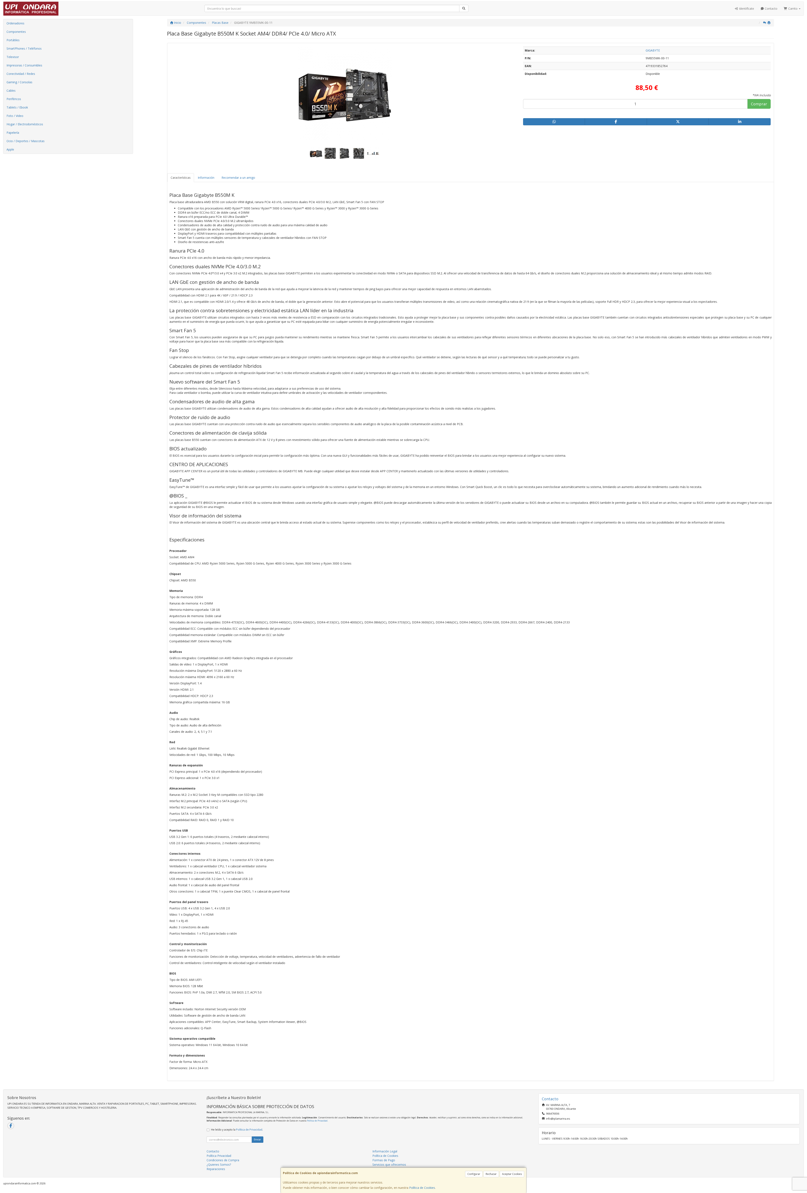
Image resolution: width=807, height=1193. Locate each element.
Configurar (473, 1174)
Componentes (16, 32)
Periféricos (14, 99)
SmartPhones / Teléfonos (24, 48)
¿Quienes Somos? (219, 1165)
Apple (10, 149)
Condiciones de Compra (223, 1160)
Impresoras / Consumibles (24, 65)
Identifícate (746, 9)
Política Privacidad (219, 1156)
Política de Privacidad (317, 1120)
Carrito (792, 9)
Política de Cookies (422, 1188)
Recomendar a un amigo (238, 178)
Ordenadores (15, 23)
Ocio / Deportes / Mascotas (26, 141)
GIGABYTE (653, 50)
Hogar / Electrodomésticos (25, 124)
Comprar (759, 103)
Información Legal (384, 1151)
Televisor (13, 57)
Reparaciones (216, 1169)
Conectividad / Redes (21, 74)
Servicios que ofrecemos (389, 1165)
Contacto (770, 9)
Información (206, 178)
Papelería (13, 133)
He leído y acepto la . (237, 1129)
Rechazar (491, 1174)
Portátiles (13, 40)
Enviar (257, 1139)
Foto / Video (15, 116)
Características (181, 178)
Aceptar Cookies (512, 1174)
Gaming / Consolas (19, 82)
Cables (11, 91)
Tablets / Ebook (17, 107)
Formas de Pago (383, 1160)
